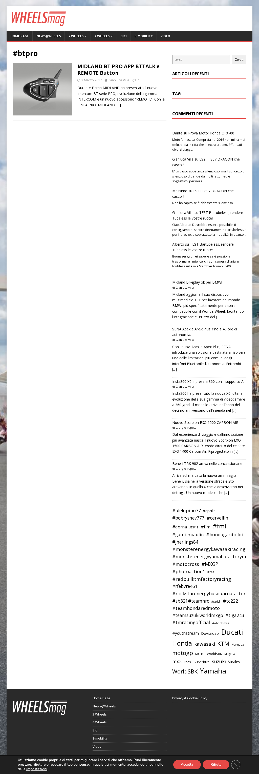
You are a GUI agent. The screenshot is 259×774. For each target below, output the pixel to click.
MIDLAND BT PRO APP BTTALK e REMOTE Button (118, 69)
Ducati (232, 632)
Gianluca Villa (119, 80)
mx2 (177, 661)
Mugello (229, 654)
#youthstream (185, 633)
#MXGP (209, 564)
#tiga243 (234, 615)
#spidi (216, 601)
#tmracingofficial (191, 622)
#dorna (179, 527)
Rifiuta (216, 764)
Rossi (187, 662)
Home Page (19, 36)
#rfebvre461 (185, 586)
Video (165, 36)
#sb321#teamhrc (190, 601)
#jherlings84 (185, 542)
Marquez (238, 644)
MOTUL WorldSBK (208, 653)
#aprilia (209, 510)
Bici (124, 36)
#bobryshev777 (188, 518)
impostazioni (36, 769)
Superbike (202, 662)
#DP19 (194, 527)
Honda (182, 643)
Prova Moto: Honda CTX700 (211, 133)
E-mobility (144, 36)
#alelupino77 (186, 510)
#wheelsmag (220, 623)
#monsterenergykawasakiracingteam (214, 549)
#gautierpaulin (188, 535)
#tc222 (230, 601)
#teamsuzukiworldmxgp (197, 615)
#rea (210, 572)
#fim (205, 527)
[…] (118, 105)
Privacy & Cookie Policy (189, 698)
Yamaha (213, 671)
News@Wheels (48, 36)
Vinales (234, 661)
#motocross (185, 564)
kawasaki (204, 644)
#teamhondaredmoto (196, 608)
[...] (218, 316)
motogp (182, 653)
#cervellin (217, 518)
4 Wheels (102, 36)
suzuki (219, 661)
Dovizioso (210, 633)
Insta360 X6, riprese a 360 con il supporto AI (208, 381)
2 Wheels (76, 36)
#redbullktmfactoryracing (201, 579)
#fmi (219, 526)
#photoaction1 (188, 571)
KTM (223, 643)
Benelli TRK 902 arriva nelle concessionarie (207, 463)
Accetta (187, 764)
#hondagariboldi (224, 534)
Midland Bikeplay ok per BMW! (197, 282)
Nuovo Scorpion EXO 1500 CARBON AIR (205, 422)
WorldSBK (185, 671)
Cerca (239, 60)
